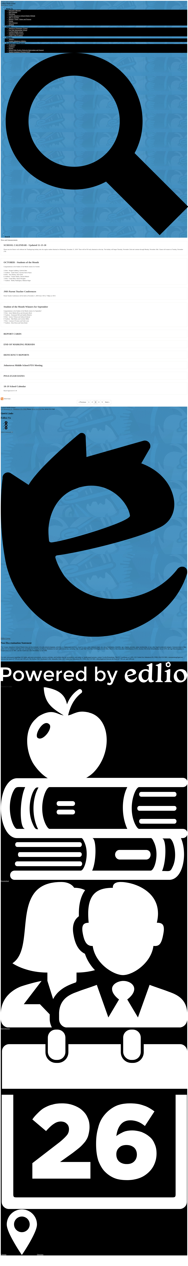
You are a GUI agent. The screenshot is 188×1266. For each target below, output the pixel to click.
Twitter (6, 425)
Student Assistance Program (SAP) (19, 52)
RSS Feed (7, 399)
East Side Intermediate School (18, 30)
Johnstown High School (16, 34)
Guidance (12, 46)
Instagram (6, 428)
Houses (11, 48)
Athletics (11, 39)
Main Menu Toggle (7, 5)
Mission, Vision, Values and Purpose (20, 19)
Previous (83, 402)
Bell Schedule (13, 12)
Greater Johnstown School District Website (22, 16)
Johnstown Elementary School (18, 28)
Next (106, 402)
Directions (12, 14)
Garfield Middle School (16, 32)
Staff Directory (13, 23)
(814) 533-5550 (36, 409)
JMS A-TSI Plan (14, 17)
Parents (11, 21)
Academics (12, 45)
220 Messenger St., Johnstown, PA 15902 (14, 409)
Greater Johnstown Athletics (17, 41)
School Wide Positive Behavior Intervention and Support (26, 50)
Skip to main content (7, 1)
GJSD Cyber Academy (16, 35)
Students (11, 24)
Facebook (6, 422)
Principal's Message (15, 10)
